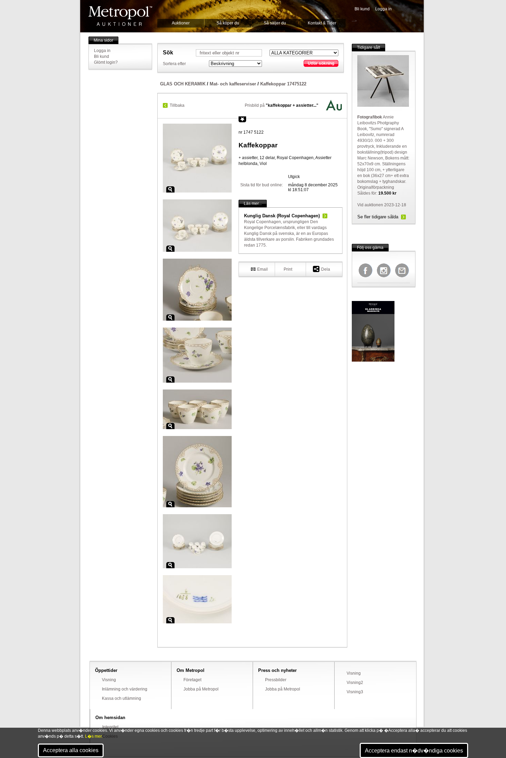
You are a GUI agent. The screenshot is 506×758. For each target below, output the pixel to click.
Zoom (170, 189)
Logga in (383, 9)
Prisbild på (281, 105)
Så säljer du (275, 23)
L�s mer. (94, 736)
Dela (325, 269)
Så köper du (228, 23)
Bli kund (362, 9)
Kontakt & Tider (322, 23)
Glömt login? (106, 62)
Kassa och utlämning (121, 698)
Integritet (110, 727)
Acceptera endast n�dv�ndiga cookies (414, 751)
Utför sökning (321, 63)
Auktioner (181, 23)
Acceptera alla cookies (70, 750)
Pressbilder (275, 679)
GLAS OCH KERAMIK (182, 83)
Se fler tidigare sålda (377, 216)
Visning (109, 679)
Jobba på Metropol (201, 689)
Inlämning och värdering (124, 689)
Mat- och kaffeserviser (233, 83)
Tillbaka (177, 105)
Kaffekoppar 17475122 (283, 83)
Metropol (120, 16)
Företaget (192, 679)
